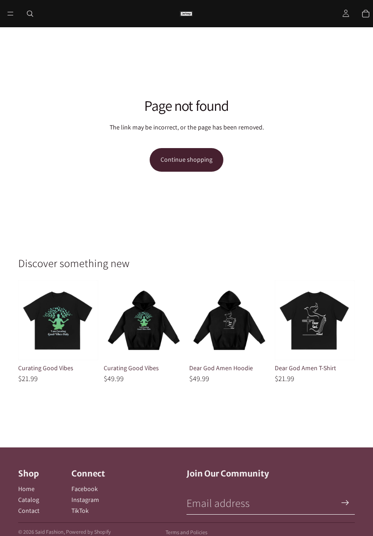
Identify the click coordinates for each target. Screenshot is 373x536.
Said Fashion (49, 531)
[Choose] (84, 346)
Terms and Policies (186, 532)
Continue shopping (186, 159)
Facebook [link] (84, 489)
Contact (29, 510)
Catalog (28, 500)
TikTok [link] (80, 510)
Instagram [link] (85, 500)
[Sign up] (345, 502)
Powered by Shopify (88, 531)
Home (26, 489)
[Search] (30, 14)
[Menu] (10, 13)
